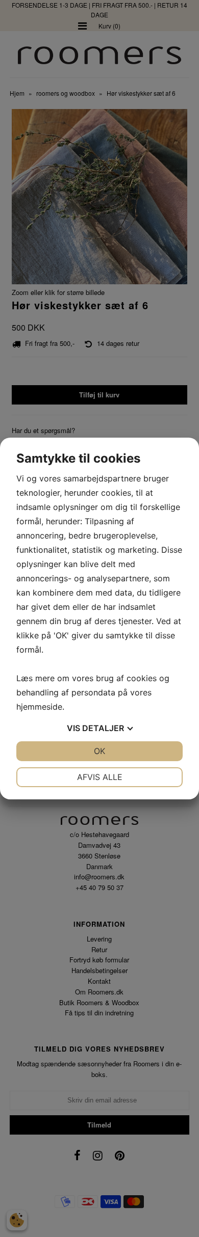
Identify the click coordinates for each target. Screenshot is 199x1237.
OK (99, 751)
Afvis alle (99, 777)
